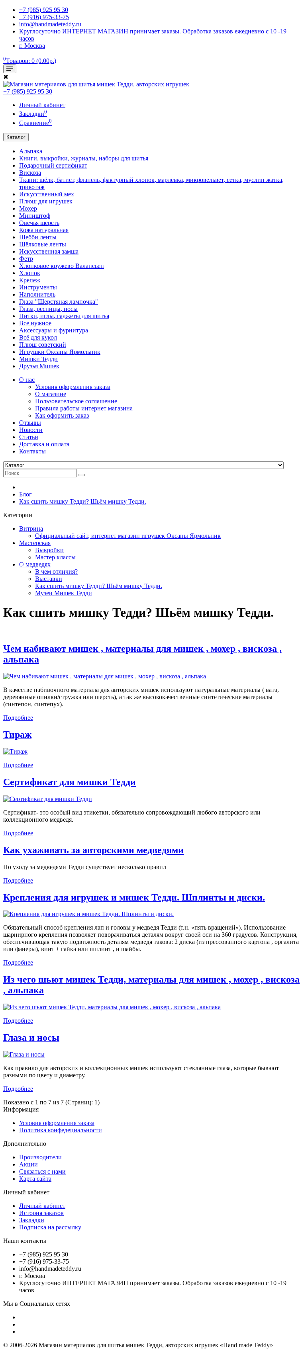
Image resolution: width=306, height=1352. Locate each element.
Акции (28, 1164)
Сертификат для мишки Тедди (69, 782)
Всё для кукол (38, 337)
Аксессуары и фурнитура (53, 330)
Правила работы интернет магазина (84, 408)
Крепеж (29, 280)
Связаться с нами (42, 1171)
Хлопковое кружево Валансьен (61, 265)
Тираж (17, 734)
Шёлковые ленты (42, 244)
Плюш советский (42, 344)
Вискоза (30, 172)
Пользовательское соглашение (76, 401)
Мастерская (35, 542)
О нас (27, 379)
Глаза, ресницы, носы (48, 308)
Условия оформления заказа (72, 386)
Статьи (28, 437)
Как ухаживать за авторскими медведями (93, 850)
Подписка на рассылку (50, 1227)
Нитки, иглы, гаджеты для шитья (64, 316)
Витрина (31, 528)
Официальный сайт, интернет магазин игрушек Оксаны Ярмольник (128, 535)
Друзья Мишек (39, 366)
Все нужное (35, 323)
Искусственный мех (46, 194)
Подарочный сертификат (53, 165)
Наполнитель (37, 294)
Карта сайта (35, 1178)
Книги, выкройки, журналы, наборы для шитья (83, 158)
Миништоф (34, 215)
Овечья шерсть (39, 222)
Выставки (48, 578)
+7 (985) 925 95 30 (27, 91)
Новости (31, 429)
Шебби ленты (38, 237)
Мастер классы (55, 557)
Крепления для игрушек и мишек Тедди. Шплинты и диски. (134, 897)
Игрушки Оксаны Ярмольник (59, 351)
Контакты (32, 451)
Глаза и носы (31, 1037)
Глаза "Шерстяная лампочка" (58, 301)
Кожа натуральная (44, 230)
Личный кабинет (42, 1205)
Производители (40, 1157)
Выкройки (49, 550)
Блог (25, 494)
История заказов (41, 1212)
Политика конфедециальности (60, 1130)
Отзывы (30, 422)
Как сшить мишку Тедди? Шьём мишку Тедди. (82, 501)
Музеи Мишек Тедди (63, 593)
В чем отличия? (56, 571)
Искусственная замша (48, 251)
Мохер (28, 208)
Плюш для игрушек (46, 201)
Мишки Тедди (38, 359)
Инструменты (38, 287)
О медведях (35, 564)
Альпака (30, 151)
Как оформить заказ (62, 415)
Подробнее (18, 717)
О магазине (50, 394)
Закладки (31, 1220)
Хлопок (29, 273)
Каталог (16, 137)
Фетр (26, 258)
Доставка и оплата (44, 444)
